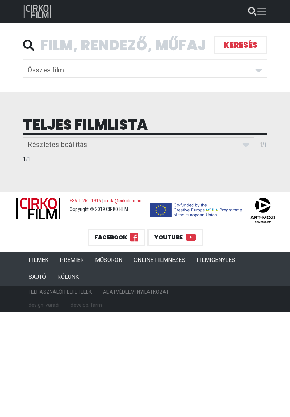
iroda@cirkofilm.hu (122, 201)
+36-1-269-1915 (85, 201)
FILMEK (41, 259)
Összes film (46, 70)
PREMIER (74, 259)
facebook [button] (110, 237)
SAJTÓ (37, 277)
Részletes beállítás (57, 144)
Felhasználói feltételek (60, 292)
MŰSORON (108, 260)
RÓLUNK (68, 277)
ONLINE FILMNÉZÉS (159, 260)
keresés (240, 45)
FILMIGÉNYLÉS (216, 260)
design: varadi (44, 305)
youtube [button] (168, 237)
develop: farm (86, 305)
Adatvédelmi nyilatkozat (136, 292)
